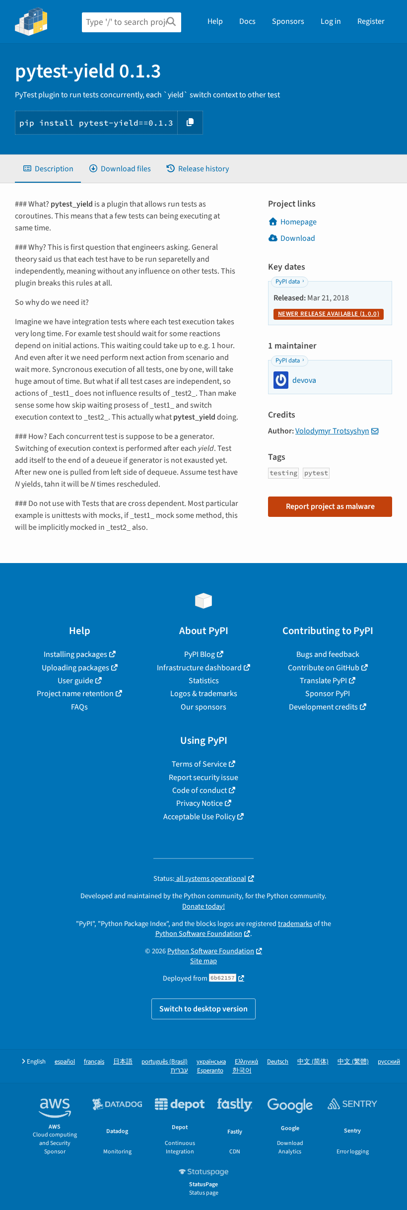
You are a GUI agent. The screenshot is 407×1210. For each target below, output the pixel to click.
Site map (203, 961)
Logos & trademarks (203, 693)
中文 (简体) (313, 1062)
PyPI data (287, 281)
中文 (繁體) (353, 1062)
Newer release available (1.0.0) (328, 313)
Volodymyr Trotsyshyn (332, 431)
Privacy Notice (199, 803)
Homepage (298, 221)
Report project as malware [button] (330, 506)
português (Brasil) (164, 1062)
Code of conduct (199, 790)
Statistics (204, 680)
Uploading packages (75, 667)
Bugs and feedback (327, 654)
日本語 (123, 1062)
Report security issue (203, 777)
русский (389, 1062)
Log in (331, 21)
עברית (179, 1071)
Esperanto (210, 1071)
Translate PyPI (323, 680)
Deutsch (277, 1062)
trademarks (295, 924)
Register (371, 21)
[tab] (48, 169)
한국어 (242, 1071)
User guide (75, 680)
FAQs (79, 707)
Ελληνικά (246, 1062)
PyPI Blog (199, 654)
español (65, 1062)
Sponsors (288, 21)
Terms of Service (199, 764)
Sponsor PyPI (327, 693)
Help (215, 21)
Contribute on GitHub (323, 667)
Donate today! (203, 906)
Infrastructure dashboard (199, 667)
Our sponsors (203, 707)
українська (211, 1062)
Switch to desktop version (203, 1008)
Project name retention (75, 693)
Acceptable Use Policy (199, 816)
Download (297, 238)
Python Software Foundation (198, 933)
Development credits (323, 707)
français (94, 1062)
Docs (247, 21)
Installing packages (75, 654)
